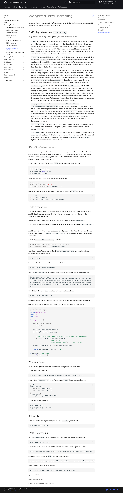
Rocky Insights (62, 7)
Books (21, 7)
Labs (26, 7)
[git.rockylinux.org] (114, 489)
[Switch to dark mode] (65, 2)
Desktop (42, 7)
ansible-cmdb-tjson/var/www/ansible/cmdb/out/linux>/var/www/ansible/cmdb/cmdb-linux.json (62, 461)
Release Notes (51, 7)
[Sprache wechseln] (70, 2)
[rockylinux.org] (117, 489)
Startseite (7, 7)
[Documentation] (5, 2)
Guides (15, 7)
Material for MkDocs (16, 491)
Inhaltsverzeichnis (104, 15)
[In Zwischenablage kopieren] (92, 168)
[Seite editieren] (93, 16)
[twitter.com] (107, 489)
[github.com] (110, 489)
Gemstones (33, 7)
